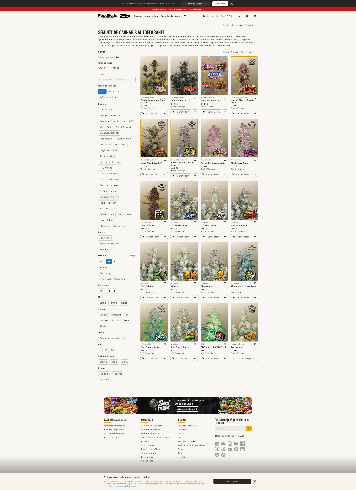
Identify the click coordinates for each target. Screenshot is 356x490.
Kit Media (182, 429)
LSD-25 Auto (147, 225)
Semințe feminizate (150, 433)
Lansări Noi (106, 109)
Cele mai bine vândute (112, 121)
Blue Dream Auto (149, 347)
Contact (182, 433)
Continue (220, 3)
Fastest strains (108, 191)
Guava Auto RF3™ (180, 100)
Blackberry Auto (239, 163)
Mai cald (104, 373)
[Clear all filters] (134, 52)
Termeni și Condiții (187, 441)
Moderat (117, 373)
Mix (101, 127)
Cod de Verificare (112, 437)
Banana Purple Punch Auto (182, 163)
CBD (115, 150)
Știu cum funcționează (112, 279)
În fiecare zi (106, 249)
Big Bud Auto (147, 286)
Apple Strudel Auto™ (151, 163)
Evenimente (147, 457)
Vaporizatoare (148, 445)
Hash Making (107, 220)
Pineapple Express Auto (243, 286)
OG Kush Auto (208, 225)
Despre (182, 419)
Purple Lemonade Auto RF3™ (152, 101)
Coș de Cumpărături (114, 429)
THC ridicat (106, 167)
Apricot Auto (237, 347)
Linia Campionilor (109, 133)
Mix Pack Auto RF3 (211, 100)
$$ (106, 350)
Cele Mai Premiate (110, 115)
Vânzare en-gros (149, 453)
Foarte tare (106, 238)
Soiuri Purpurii (123, 127)
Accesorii (145, 441)
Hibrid (113, 302)
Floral (126, 320)
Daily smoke (124, 214)
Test (109, 127)
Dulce (103, 314)
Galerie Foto (147, 461)
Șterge (132, 256)
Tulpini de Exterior (110, 179)
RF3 (131, 121)
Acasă (225, 25)
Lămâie (104, 320)
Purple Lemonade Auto (213, 163)
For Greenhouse (109, 208)
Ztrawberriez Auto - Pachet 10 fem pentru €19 (177, 9)
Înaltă (124, 362)
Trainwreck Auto (239, 225)
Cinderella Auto (178, 225)
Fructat (115, 320)
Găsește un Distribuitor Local (155, 437)
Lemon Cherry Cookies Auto (243, 101)
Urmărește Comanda (114, 426)
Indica (124, 302)
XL (109, 261)
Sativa (103, 302)
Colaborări (105, 144)
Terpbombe (106, 138)
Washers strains (108, 197)
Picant (103, 326)
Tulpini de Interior (109, 173)
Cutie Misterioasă (170, 16)
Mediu (114, 362)
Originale (105, 150)
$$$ (113, 350)
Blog (180, 449)
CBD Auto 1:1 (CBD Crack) (214, 347)
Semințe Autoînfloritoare (244, 25)
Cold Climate (107, 214)
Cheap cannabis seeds (112, 226)
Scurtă (103, 362)
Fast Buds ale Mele (115, 419)
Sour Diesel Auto (179, 347)
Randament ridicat (110, 162)
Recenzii (182, 457)
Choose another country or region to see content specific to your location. (150, 4)
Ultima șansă (123, 138)
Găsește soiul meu (186, 409)
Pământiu (115, 314)
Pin (126, 314)
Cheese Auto (207, 286)
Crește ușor (106, 273)
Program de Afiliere (150, 449)
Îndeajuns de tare (109, 243)
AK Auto (174, 286)
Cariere (181, 453)
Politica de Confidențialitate (191, 445)
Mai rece (104, 379)
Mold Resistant (108, 202)
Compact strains (109, 185)
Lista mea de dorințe (114, 433)
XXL (102, 261)
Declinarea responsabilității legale (123, 486)
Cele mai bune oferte (111, 338)
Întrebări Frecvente (187, 426)
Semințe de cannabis (146, 16)
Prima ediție (106, 156)
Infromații (147, 419)
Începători (120, 144)
